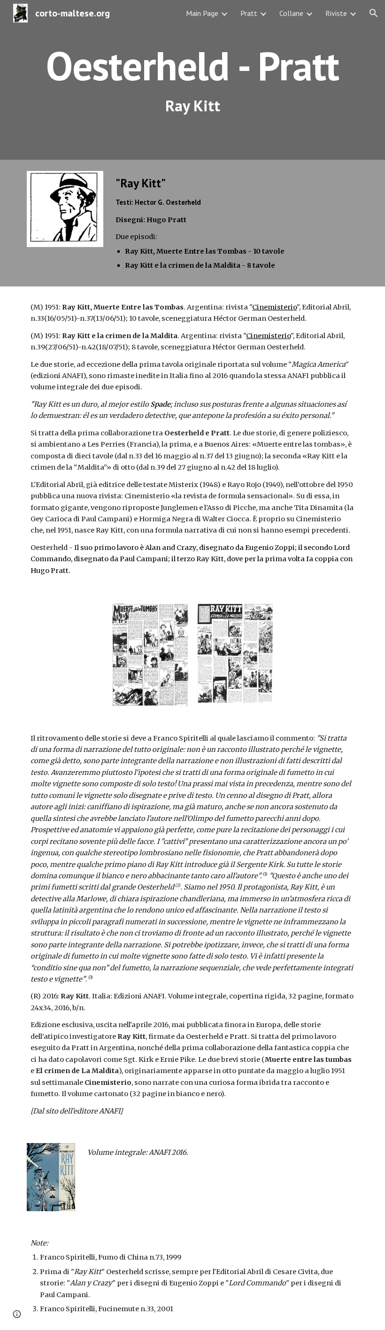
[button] (373, 13)
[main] (192, 80)
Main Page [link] (202, 13)
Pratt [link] (248, 13)
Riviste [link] (336, 13)
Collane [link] (291, 13)
